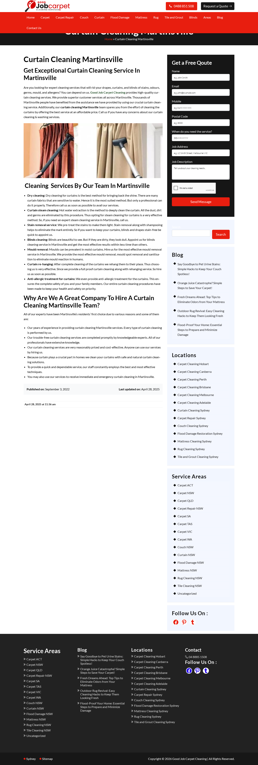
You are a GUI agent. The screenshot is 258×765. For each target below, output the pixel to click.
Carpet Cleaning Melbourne (196, 395)
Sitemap (47, 758)
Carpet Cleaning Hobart (193, 364)
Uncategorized (187, 593)
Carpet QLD (185, 500)
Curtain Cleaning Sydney (194, 410)
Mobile (176, 101)
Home (31, 17)
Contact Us (34, 28)
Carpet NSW (186, 493)
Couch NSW (185, 547)
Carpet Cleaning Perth (192, 379)
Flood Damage (119, 17)
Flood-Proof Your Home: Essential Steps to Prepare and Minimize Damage (200, 329)
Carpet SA (184, 516)
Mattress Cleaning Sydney (195, 441)
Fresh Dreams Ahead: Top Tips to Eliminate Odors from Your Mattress (101, 681)
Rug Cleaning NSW (190, 578)
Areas (207, 17)
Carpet (45, 17)
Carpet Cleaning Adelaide (194, 402)
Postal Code (180, 116)
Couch (84, 17)
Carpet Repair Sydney (192, 418)
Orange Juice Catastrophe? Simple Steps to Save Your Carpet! (102, 670)
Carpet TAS (185, 524)
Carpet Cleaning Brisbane (194, 387)
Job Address (180, 146)
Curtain (99, 17)
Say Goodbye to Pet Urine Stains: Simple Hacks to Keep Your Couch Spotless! (199, 269)
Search (176, 227)
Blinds (193, 17)
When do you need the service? (192, 131)
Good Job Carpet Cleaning (107, 92)
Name (176, 71)
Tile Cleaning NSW (190, 585)
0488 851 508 (184, 6)
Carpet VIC (185, 531)
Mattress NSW (187, 570)
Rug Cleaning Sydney (191, 449)
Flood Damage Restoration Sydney (200, 433)
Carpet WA (185, 539)
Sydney (31, 758)
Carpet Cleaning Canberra (195, 371)
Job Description (182, 161)
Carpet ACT (185, 485)
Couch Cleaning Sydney (193, 425)
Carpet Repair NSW (190, 508)
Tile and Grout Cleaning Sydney (198, 456)
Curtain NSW (186, 555)
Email (175, 86)
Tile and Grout (174, 17)
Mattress (141, 17)
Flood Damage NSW (191, 562)
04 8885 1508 (198, 657)
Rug (155, 17)
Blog (220, 17)
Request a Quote (216, 6)
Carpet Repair (65, 17)
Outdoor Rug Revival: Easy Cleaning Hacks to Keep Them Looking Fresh (99, 694)
